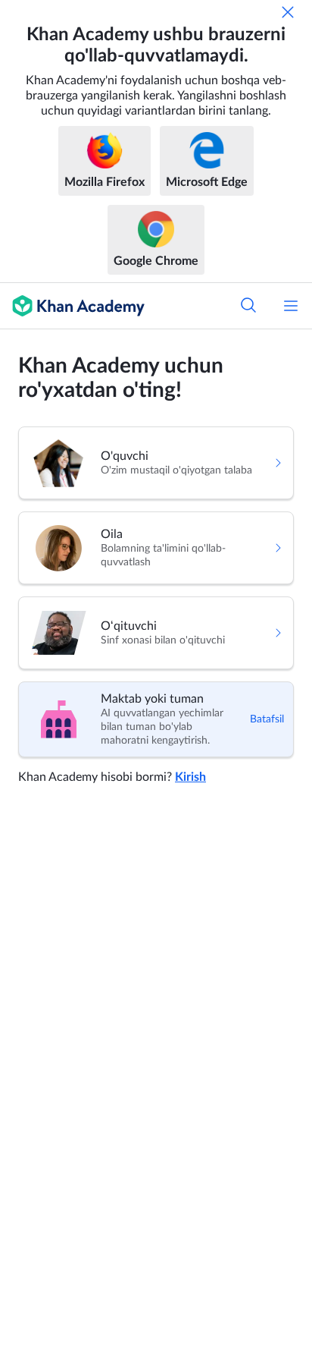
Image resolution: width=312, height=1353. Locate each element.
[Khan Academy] (72, 306)
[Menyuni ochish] (291, 306)
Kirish (190, 777)
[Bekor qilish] (288, 12)
